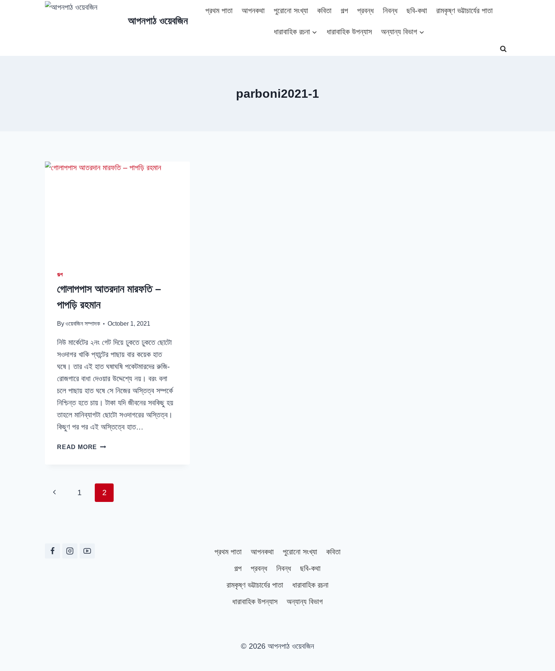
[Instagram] (69, 551)
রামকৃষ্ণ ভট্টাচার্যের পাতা (464, 10)
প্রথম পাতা (219, 10)
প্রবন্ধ (365, 10)
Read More (81, 447)
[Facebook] (52, 551)
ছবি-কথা (417, 10)
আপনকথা (253, 10)
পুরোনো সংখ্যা (291, 10)
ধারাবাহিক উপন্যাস (349, 32)
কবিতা (324, 10)
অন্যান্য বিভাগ (305, 601)
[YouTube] (87, 551)
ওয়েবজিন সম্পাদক (82, 323)
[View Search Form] (503, 49)
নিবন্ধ (390, 10)
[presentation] (117, 210)
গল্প (344, 10)
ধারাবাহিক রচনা (310, 585)
